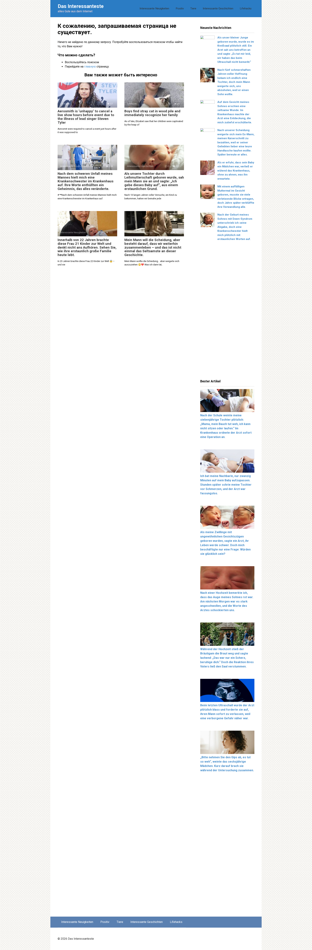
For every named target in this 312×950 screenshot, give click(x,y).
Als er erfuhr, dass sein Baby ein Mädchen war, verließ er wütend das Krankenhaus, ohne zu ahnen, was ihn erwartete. (235, 170)
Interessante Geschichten (218, 8)
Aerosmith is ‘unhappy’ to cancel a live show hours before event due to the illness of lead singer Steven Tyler (86, 117)
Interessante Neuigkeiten (154, 8)
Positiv (180, 8)
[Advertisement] (227, 311)
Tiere (193, 8)
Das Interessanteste (81, 6)
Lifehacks (246, 8)
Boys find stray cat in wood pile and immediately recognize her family (152, 113)
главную (90, 66)
